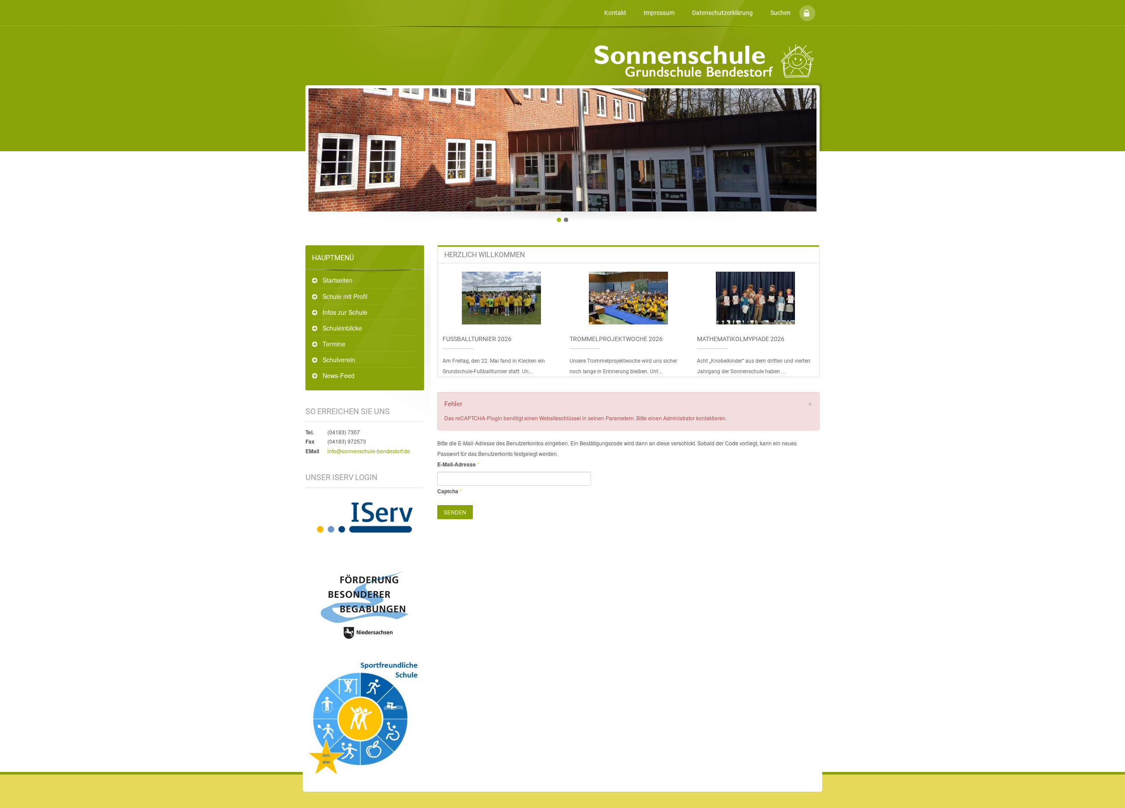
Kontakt (615, 12)
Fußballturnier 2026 (477, 338)
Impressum (659, 12)
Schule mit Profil (345, 296)
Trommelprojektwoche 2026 (616, 338)
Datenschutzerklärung (722, 12)
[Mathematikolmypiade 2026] (755, 298)
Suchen (780, 12)
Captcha (449, 491)
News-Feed (339, 375)
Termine (334, 343)
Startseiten (337, 280)
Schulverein (339, 359)
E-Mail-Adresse (458, 464)
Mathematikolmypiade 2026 (740, 338)
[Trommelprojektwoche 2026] (628, 298)
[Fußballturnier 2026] (501, 298)
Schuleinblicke (342, 328)
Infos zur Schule (345, 312)
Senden (455, 512)
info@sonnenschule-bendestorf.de (368, 451)
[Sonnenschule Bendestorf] (306, 6)
